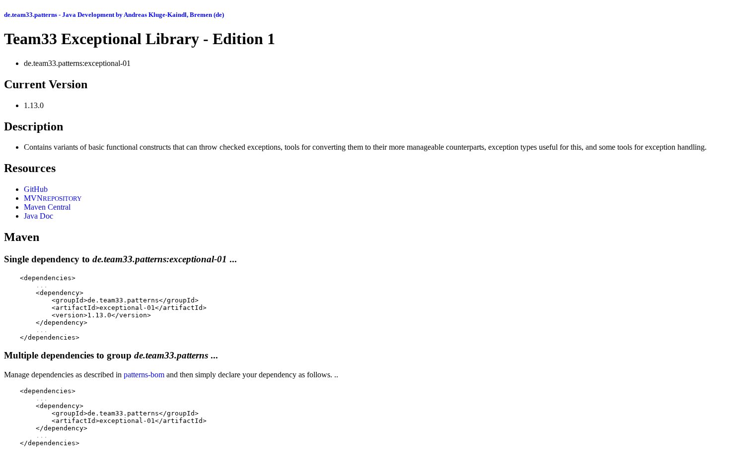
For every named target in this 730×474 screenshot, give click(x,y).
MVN (52, 198)
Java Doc (38, 216)
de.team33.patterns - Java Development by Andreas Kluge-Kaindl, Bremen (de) (114, 14)
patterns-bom (144, 374)
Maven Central (47, 207)
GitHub (36, 189)
